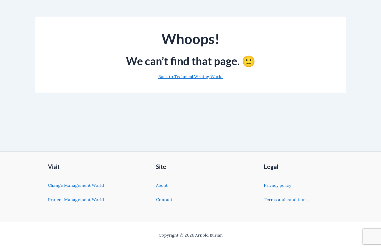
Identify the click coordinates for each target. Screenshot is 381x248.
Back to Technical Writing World (190, 76)
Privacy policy (277, 185)
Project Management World (76, 199)
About (162, 185)
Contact (164, 199)
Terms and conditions (286, 199)
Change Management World (76, 185)
